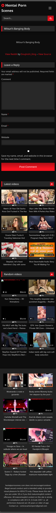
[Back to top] (48, 505)
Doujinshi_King (28, 54)
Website (5, 137)
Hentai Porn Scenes (13, 8)
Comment (6, 79)
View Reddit (11, 54)
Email (4, 126)
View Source (44, 54)
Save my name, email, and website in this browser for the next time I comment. (26, 157)
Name (5, 114)
